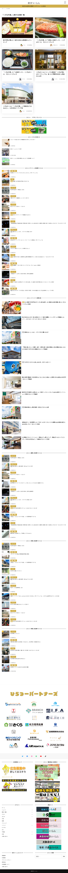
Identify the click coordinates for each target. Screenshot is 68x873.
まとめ (3, 816)
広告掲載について (5, 864)
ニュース (4, 810)
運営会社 (4, 862)
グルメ (3, 814)
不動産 (3, 832)
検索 (64, 856)
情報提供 (4, 855)
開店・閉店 (4, 812)
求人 (3, 829)
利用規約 (4, 857)
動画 (3, 821)
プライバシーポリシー (6, 860)
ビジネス (4, 827)
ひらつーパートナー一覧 (7, 776)
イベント (4, 825)
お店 (3, 818)
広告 (3, 834)
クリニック (4, 823)
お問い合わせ (5, 836)
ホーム (3, 807)
